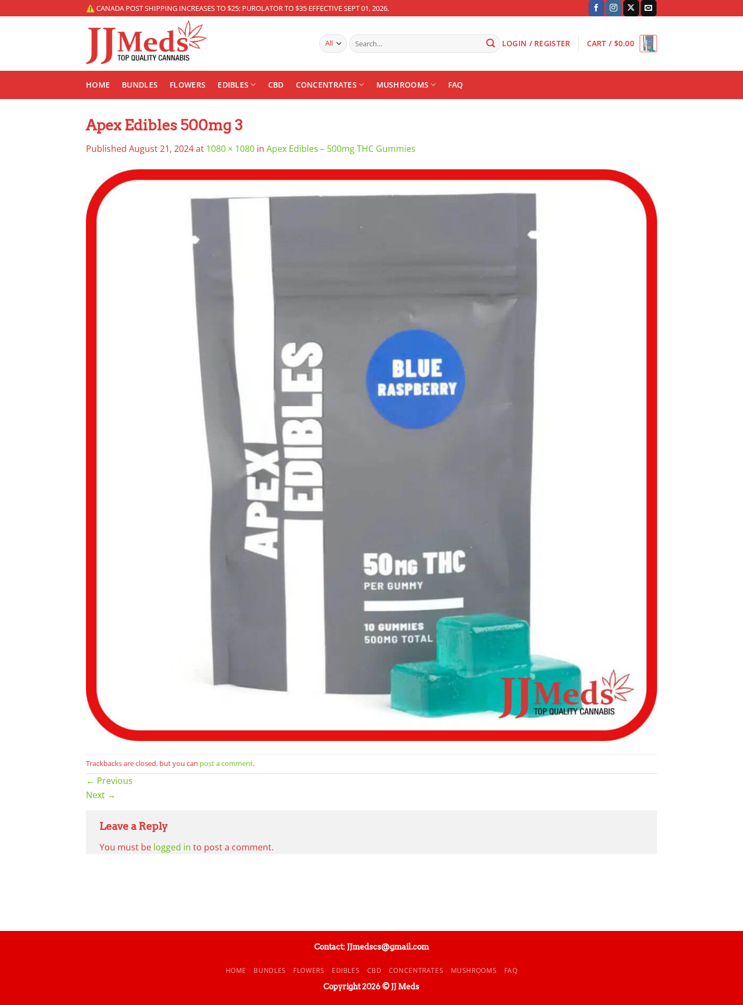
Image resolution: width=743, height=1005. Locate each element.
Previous (109, 781)
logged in (172, 847)
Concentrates (326, 84)
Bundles (140, 84)
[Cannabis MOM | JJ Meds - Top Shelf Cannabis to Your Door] (194, 43)
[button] (622, 43)
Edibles (233, 84)
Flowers (188, 84)
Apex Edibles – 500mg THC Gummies (341, 149)
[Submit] (490, 43)
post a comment (226, 763)
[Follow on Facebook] (596, 8)
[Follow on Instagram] (614, 8)
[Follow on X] (631, 8)
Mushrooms (402, 84)
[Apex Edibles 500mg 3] (371, 454)
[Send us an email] (649, 8)
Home (98, 84)
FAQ (455, 84)
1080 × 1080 (230, 149)
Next (101, 795)
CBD (276, 84)
